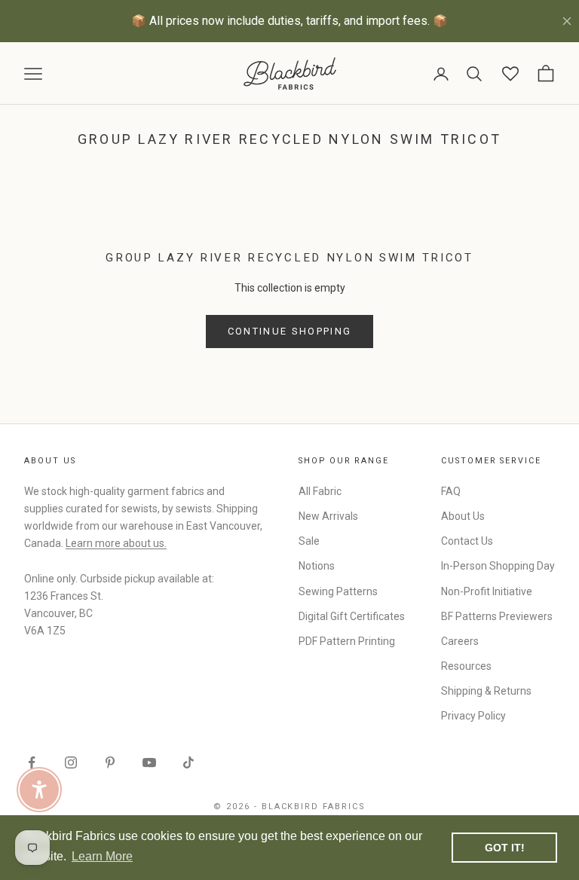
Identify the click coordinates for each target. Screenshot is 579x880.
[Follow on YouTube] (149, 762)
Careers (460, 641)
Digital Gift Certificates (352, 616)
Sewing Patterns (338, 591)
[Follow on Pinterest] (110, 762)
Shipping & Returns (486, 691)
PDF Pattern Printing (347, 641)
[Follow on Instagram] (70, 762)
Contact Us (467, 541)
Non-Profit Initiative (486, 591)
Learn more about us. (116, 543)
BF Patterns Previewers (497, 616)
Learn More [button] (102, 856)
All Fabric (320, 491)
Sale (309, 541)
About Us (463, 516)
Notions (317, 566)
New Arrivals (328, 516)
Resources (466, 666)
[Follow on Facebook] (31, 762)
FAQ (451, 491)
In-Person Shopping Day (498, 566)
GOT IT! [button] (505, 848)
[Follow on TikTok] (188, 762)
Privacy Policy (473, 716)
